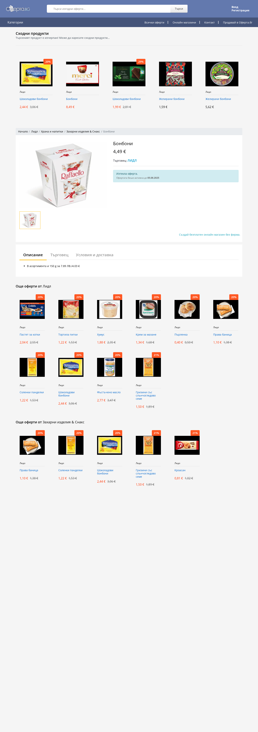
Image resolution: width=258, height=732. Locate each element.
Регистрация (240, 10)
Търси (179, 8)
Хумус (100, 334)
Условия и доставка (95, 254)
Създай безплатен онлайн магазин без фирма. (209, 234)
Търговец (59, 254)
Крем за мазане (146, 334)
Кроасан (180, 470)
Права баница (222, 334)
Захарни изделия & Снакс (83, 131)
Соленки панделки (32, 392)
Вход (235, 7)
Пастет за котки (30, 334)
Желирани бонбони (172, 99)
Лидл (22, 92)
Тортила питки (68, 334)
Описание (33, 254)
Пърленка (181, 334)
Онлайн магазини (184, 22)
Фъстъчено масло (109, 392)
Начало (23, 131)
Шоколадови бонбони (34, 99)
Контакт (209, 22)
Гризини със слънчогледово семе (146, 395)
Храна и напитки (52, 131)
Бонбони (71, 99)
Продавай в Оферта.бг (237, 22)
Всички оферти (154, 22)
